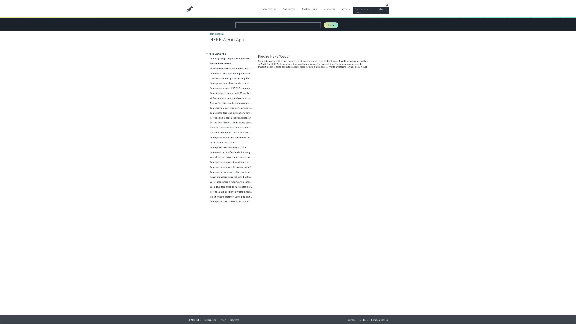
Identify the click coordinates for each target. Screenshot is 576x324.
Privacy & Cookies (379, 320)
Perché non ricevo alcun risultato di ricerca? (231, 122)
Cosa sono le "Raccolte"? (223, 142)
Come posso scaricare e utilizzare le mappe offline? (231, 172)
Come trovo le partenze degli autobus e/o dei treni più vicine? (231, 108)
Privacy (223, 320)
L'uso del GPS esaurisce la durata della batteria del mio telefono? (231, 127)
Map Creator (329, 9)
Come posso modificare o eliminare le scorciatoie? (231, 137)
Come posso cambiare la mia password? (230, 167)
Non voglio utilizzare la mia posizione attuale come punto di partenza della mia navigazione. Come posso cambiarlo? (231, 103)
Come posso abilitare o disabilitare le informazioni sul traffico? (231, 201)
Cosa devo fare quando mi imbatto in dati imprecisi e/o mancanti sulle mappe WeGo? (231, 187)
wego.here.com (269, 9)
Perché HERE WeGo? (220, 63)
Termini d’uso (210, 320)
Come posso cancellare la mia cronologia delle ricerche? (231, 83)
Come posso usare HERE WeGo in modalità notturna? (231, 88)
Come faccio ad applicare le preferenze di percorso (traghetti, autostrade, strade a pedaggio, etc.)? (231, 73)
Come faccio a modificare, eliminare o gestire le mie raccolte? (231, 152)
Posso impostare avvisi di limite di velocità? (231, 177)
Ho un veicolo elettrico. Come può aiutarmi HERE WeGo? (231, 196)
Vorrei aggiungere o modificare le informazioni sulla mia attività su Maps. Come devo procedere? (231, 182)
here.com (346, 9)
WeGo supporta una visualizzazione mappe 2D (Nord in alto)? (231, 98)
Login (386, 5)
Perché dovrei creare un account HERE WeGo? (231, 157)
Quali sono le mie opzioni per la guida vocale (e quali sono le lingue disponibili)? (231, 78)
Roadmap (363, 320)
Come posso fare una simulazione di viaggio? (231, 113)
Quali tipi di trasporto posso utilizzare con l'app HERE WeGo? (231, 132)
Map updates (289, 9)
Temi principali (217, 34)
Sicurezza (234, 320)
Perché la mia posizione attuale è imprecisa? (231, 191)
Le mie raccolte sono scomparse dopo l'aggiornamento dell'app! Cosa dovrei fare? (231, 68)
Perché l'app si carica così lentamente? (230, 118)
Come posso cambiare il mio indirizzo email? (231, 162)
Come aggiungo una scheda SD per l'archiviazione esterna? (231, 93)
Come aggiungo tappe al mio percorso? (230, 58)
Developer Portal (309, 9)
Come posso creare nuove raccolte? (228, 147)
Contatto (352, 320)
